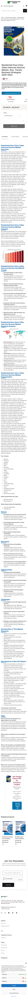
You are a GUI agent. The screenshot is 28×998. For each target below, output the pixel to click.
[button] (26, 963)
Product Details (15, 136)
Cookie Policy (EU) (5, 926)
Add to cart (14, 126)
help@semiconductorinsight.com (8, 907)
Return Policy (4, 945)
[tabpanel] (14, 41)
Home (2, 17)
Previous (2, 833)
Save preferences (14, 993)
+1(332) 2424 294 (5, 908)
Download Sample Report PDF (12, 93)
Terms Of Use (4, 947)
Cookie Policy (13, 996)
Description (5, 136)
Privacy (2, 953)
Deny (14, 989)
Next (25, 833)
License (5, 112)
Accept (14, 985)
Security (3, 950)
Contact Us (3, 937)
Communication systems (10, 17)
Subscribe (8, 885)
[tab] (4, 136)
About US (3, 923)
